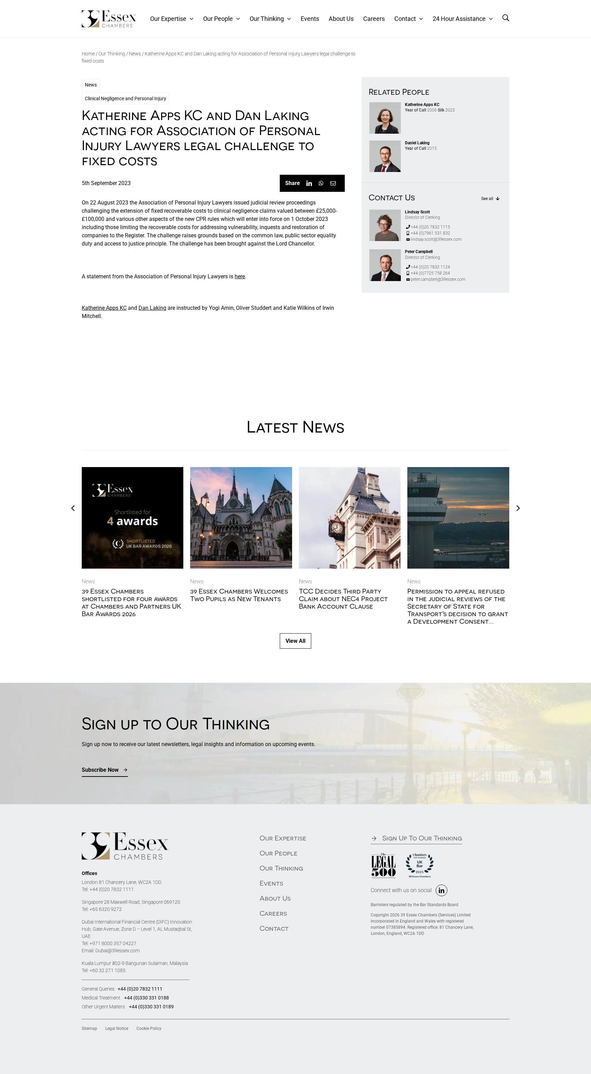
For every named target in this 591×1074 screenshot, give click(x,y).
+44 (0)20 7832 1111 (112, 889)
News (135, 53)
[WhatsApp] (321, 183)
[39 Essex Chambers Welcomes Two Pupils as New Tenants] (241, 470)
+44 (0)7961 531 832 (430, 233)
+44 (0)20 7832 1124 (430, 267)
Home (88, 53)
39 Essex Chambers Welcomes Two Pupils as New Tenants (239, 594)
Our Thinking (111, 53)
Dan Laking (152, 308)
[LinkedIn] (309, 183)
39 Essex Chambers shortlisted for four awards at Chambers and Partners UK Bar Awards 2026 (131, 602)
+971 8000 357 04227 (113, 943)
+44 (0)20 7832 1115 (430, 227)
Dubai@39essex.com (117, 950)
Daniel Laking (417, 143)
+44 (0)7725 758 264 (430, 273)
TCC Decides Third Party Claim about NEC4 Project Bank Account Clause (343, 598)
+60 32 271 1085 (108, 970)
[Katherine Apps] (385, 105)
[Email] (333, 183)
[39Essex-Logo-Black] (109, 13)
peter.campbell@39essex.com (438, 279)
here (240, 276)
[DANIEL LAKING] (385, 143)
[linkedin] (441, 890)
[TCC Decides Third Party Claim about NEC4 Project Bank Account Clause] (350, 470)
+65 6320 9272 (106, 909)
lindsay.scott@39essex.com (436, 239)
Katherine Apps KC (104, 308)
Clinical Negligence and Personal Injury (125, 98)
